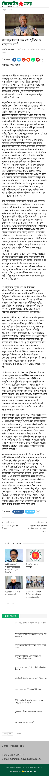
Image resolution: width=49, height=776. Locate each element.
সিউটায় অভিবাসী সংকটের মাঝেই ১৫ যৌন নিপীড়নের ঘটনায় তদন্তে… (29, 701)
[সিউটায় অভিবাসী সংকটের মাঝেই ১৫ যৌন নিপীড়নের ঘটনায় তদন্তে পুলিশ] (7, 703)
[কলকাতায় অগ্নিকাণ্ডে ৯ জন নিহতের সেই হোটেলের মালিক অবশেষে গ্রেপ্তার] (7, 659)
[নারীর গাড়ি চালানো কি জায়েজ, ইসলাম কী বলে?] (7, 626)
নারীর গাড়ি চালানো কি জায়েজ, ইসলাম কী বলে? (30, 623)
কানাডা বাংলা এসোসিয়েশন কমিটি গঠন (28, 689)
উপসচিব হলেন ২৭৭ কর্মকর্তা (24, 722)
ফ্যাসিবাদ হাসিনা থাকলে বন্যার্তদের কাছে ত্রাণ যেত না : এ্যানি (37, 528)
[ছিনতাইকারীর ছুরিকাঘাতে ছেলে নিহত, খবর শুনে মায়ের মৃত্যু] (7, 637)
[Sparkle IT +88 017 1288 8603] (30, 771)
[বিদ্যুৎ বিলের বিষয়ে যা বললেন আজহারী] (14, 582)
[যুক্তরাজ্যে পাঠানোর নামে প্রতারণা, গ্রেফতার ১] (7, 714)
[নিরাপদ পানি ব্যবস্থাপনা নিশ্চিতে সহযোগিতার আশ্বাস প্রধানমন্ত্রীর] (35, 582)
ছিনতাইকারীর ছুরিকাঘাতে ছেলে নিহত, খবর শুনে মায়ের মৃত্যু (30, 635)
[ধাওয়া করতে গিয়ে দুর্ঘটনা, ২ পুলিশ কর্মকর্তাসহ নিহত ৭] (7, 670)
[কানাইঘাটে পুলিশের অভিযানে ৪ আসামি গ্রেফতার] (7, 681)
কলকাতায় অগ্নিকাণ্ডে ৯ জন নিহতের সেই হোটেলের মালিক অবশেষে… (28, 657)
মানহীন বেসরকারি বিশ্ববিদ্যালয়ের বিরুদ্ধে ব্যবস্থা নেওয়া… (30, 646)
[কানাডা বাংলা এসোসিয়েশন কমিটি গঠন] (7, 692)
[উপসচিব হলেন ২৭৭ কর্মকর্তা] (35, 555)
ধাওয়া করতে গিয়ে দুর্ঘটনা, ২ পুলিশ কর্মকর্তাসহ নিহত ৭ (30, 668)
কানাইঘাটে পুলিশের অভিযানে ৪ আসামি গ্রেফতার (31, 678)
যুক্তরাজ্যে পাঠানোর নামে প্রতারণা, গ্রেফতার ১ (29, 711)
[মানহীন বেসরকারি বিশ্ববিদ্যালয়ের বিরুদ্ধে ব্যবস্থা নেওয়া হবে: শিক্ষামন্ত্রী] (14, 555)
